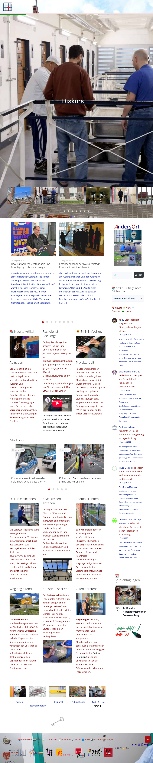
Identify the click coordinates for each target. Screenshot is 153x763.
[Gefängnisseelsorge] (7, 6)
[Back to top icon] (148, 739)
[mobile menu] (148, 6)
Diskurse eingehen (23, 499)
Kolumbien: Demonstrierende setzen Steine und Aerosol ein (80, 480)
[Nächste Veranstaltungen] (140, 624)
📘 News (86, 739)
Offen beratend (87, 589)
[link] (57, 721)
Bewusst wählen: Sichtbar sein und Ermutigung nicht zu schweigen (30, 265)
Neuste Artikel (24, 331)
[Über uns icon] (147, 744)
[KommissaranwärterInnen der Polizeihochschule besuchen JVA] (36, 459)
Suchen (138, 274)
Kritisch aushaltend (56, 589)
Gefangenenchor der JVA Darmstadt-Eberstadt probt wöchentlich (79, 265)
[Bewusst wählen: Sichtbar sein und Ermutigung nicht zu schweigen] (33, 239)
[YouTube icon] (136, 744)
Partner (98, 739)
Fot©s (39, 739)
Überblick (116, 311)
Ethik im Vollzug (91, 331)
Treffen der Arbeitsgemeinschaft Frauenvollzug (134, 611)
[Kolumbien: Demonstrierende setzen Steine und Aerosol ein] (84, 459)
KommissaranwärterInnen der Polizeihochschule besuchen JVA (29, 480)
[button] (6, 756)
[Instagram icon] (139, 744)
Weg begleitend (21, 589)
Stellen (128, 311)
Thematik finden (87, 499)
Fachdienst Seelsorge (50, 333)
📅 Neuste (117, 307)
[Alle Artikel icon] (142, 744)
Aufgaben (16, 362)
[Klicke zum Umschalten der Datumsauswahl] (116, 582)
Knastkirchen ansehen (52, 501)
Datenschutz (52, 739)
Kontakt (109, 739)
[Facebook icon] (133, 744)
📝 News (127, 307)
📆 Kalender (65, 739)
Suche (78, 739)
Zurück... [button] (115, 245)
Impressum (27, 739)
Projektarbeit (85, 362)
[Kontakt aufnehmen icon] (145, 744)
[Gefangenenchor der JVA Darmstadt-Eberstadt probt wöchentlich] (81, 239)
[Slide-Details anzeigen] (128, 244)
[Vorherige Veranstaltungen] (116, 624)
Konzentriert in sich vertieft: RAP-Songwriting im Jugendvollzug (131, 434)
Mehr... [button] (140, 245)
